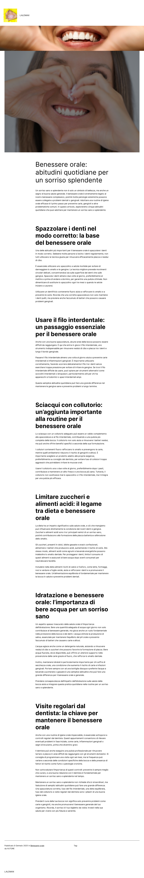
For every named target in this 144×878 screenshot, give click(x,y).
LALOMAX (24, 15)
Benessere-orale (37, 845)
